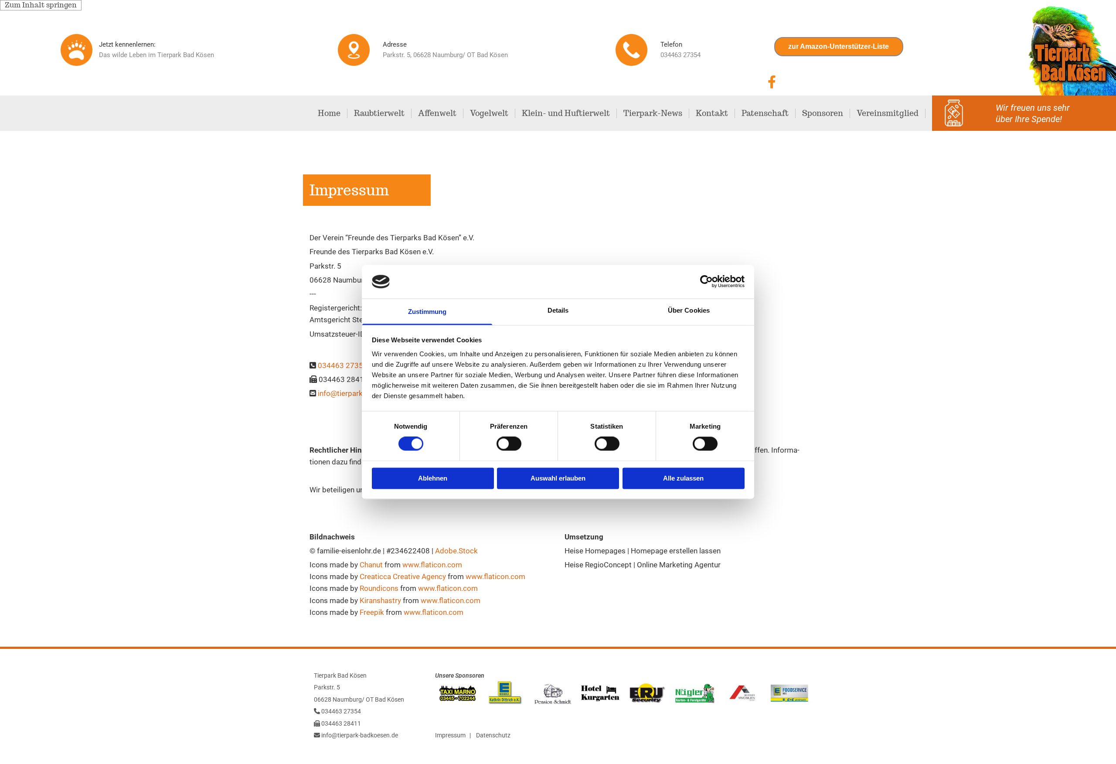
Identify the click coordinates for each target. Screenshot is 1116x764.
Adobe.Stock (456, 550)
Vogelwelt (489, 113)
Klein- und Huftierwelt (566, 113)
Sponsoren (822, 113)
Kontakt (712, 113)
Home (329, 113)
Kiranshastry (380, 600)
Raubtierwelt (379, 113)
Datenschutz (493, 735)
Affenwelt (437, 113)
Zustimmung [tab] (427, 311)
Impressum (450, 735)
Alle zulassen (683, 478)
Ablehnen (432, 478)
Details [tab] (558, 310)
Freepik (372, 612)
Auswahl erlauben (558, 478)
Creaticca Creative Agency (403, 576)
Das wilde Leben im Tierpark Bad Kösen (156, 55)
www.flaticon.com (432, 564)
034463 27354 (342, 365)
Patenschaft (765, 113)
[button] (838, 46)
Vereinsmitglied (888, 113)
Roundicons (379, 588)
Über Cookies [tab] (689, 310)
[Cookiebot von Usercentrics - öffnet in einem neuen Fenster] (706, 281)
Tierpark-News (652, 113)
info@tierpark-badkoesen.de (359, 735)
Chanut (371, 564)
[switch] (509, 444)
